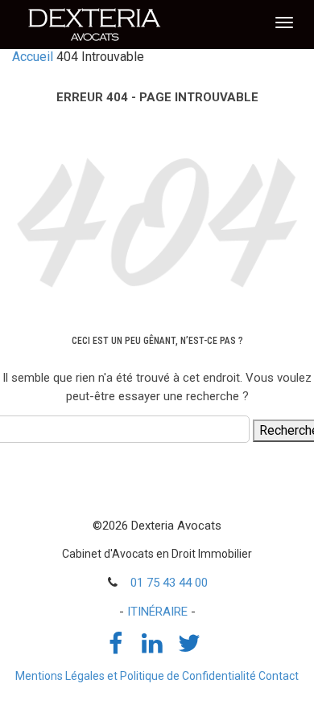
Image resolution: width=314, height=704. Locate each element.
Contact (278, 675)
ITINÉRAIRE (157, 611)
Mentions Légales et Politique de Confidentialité (135, 675)
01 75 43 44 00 (169, 582)
